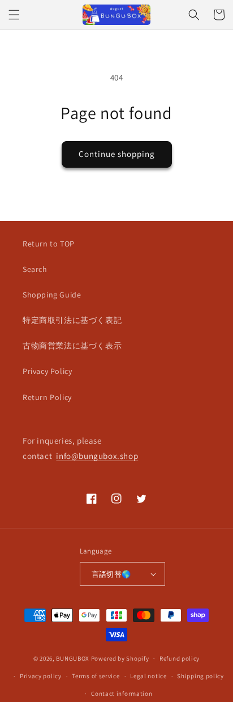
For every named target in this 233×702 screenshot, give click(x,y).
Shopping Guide (52, 295)
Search (35, 269)
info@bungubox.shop (97, 455)
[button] (14, 14)
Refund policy (179, 658)
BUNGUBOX (72, 658)
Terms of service (95, 676)
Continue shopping (117, 153)
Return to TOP (49, 244)
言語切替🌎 (111, 574)
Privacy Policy (47, 371)
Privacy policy (41, 676)
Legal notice (148, 676)
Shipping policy (200, 676)
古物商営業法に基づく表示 (72, 346)
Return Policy (47, 397)
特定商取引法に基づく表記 (72, 320)
